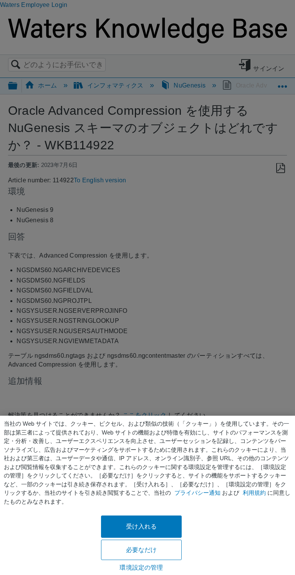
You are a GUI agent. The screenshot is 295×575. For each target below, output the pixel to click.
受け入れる (141, 526)
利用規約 (254, 492)
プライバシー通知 (197, 492)
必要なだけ (141, 550)
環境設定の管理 (141, 567)
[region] (147, 495)
